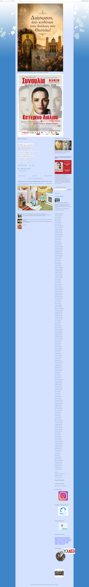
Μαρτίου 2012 (57, 458)
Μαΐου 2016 (57, 374)
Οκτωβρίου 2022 (58, 294)
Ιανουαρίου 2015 (58, 401)
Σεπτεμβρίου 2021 (58, 317)
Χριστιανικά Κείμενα (58, 477)
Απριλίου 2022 (57, 305)
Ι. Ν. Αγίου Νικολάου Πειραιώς (61, 202)
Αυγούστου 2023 (58, 277)
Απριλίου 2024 (57, 263)
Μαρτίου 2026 (57, 224)
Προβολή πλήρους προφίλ (59, 210)
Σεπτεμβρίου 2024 (58, 255)
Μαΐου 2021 (57, 324)
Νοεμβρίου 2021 (57, 313)
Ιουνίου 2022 (57, 301)
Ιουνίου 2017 (57, 358)
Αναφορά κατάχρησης (59, 480)
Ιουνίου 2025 (57, 239)
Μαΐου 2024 (57, 262)
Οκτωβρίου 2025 (58, 232)
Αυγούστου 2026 (58, 215)
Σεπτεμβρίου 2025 (58, 234)
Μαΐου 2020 (57, 344)
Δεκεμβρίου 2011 (58, 463)
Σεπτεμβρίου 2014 (58, 408)
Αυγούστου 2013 (58, 431)
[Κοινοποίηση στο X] (31, 165)
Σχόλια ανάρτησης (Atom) (37, 178)
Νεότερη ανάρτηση (21, 175)
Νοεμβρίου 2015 (57, 384)
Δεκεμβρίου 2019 (58, 350)
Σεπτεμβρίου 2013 (58, 429)
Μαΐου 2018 (57, 351)
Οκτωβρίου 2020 (58, 336)
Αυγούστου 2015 (58, 389)
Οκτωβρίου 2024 (58, 253)
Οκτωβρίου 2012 (58, 448)
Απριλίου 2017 (57, 360)
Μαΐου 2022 (57, 303)
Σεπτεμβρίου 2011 (58, 469)
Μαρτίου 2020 (57, 348)
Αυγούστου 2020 (58, 339)
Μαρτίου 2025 (57, 244)
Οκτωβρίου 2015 (58, 386)
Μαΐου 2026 (57, 220)
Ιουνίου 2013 (57, 434)
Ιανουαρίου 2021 (58, 331)
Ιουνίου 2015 (57, 393)
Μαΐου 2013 (57, 436)
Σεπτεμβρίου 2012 (58, 450)
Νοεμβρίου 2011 (57, 465)
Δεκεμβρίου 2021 (58, 312)
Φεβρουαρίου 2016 (58, 379)
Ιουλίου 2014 (57, 412)
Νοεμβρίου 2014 (57, 405)
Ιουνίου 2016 (57, 372)
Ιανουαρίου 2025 (58, 248)
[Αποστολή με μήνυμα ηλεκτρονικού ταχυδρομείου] (29, 165)
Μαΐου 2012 (57, 455)
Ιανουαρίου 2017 (58, 363)
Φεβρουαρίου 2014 (58, 420)
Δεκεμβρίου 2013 (58, 424)
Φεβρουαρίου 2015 (58, 400)
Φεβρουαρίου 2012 (58, 460)
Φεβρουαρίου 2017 (58, 362)
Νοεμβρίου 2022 (57, 293)
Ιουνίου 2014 (57, 413)
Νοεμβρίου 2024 (57, 251)
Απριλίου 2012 (57, 457)
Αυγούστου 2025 (58, 236)
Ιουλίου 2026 (57, 217)
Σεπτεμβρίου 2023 (58, 275)
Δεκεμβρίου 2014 (58, 403)
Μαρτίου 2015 (57, 398)
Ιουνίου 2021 (57, 322)
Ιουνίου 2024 (57, 260)
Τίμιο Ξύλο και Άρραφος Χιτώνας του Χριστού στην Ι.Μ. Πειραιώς (34, 213)
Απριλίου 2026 (57, 222)
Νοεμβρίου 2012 (57, 446)
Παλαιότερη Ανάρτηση (48, 175)
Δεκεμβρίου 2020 (58, 332)
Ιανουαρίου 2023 (58, 289)
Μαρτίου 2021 (57, 327)
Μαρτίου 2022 (57, 306)
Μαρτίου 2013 (57, 439)
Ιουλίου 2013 (57, 432)
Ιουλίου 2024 (57, 258)
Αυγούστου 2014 (58, 410)
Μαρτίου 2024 (57, 265)
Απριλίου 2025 (57, 243)
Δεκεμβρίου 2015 (58, 382)
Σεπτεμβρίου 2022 (58, 296)
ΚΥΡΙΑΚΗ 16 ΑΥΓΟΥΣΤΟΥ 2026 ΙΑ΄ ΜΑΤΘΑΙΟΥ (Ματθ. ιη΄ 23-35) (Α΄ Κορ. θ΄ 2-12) (35, 181)
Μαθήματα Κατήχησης (59, 475)
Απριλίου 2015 (57, 396)
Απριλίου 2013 (57, 438)
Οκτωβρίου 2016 (58, 369)
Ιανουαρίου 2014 (58, 422)
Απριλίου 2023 (57, 284)
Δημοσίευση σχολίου (22, 170)
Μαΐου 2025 (57, 241)
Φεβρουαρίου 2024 (58, 267)
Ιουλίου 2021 (57, 320)
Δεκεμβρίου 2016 (58, 365)
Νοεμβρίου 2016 (57, 367)
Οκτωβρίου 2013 (58, 427)
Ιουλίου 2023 (57, 279)
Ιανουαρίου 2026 (58, 227)
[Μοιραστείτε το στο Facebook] (33, 165)
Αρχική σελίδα (34, 175)
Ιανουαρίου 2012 (58, 462)
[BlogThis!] (30, 165)
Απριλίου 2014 (57, 417)
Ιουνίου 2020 (57, 343)
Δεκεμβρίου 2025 (58, 229)
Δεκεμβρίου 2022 (58, 291)
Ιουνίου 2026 (57, 218)
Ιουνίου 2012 (57, 453)
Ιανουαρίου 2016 (58, 381)
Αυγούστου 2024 (58, 256)
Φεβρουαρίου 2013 (58, 441)
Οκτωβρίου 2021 (58, 315)
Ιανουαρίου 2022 (58, 310)
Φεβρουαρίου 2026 (58, 225)
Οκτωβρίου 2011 (57, 467)
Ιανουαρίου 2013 (58, 443)
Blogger (56, 584)
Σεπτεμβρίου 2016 (58, 370)
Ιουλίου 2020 (57, 341)
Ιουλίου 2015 (57, 391)
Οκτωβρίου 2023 (58, 274)
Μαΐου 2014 (57, 415)
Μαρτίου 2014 (57, 419)
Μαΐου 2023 (57, 282)
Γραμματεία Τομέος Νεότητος (60, 473)
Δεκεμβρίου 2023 (58, 270)
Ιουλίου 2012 (57, 451)
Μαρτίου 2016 (57, 377)
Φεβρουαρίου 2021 (58, 329)
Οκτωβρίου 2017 (58, 355)
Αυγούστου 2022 (58, 298)
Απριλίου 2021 (57, 325)
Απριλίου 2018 (57, 353)
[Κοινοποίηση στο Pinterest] (34, 165)
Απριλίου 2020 (57, 346)
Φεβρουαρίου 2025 (58, 246)
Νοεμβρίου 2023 (57, 272)
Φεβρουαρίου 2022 (58, 308)
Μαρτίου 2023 (57, 286)
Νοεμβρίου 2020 (57, 334)
